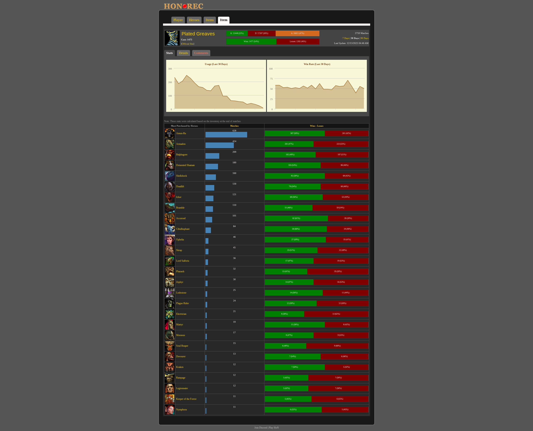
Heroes (194, 20)
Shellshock (181, 175)
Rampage (180, 377)
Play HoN (274, 427)
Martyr (179, 324)
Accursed (181, 218)
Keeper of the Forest (186, 398)
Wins (312, 126)
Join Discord (260, 427)
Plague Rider (182, 303)
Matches (234, 126)
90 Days (365, 38)
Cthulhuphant (182, 228)
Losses (320, 126)
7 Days (345, 38)
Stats (169, 53)
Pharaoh (180, 271)
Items (210, 20)
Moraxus (180, 335)
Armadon (181, 143)
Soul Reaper (182, 345)
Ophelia (180, 239)
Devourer (181, 356)
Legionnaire (182, 388)
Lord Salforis (182, 260)
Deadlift (180, 186)
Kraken (179, 367)
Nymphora (181, 409)
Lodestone (181, 292)
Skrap (179, 250)
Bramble (180, 207)
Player (178, 20)
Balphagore (181, 154)
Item (223, 20)
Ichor (178, 197)
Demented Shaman (185, 165)
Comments (201, 53)
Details (183, 53)
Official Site (187, 43)
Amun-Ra (181, 133)
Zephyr (179, 282)
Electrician (181, 313)
